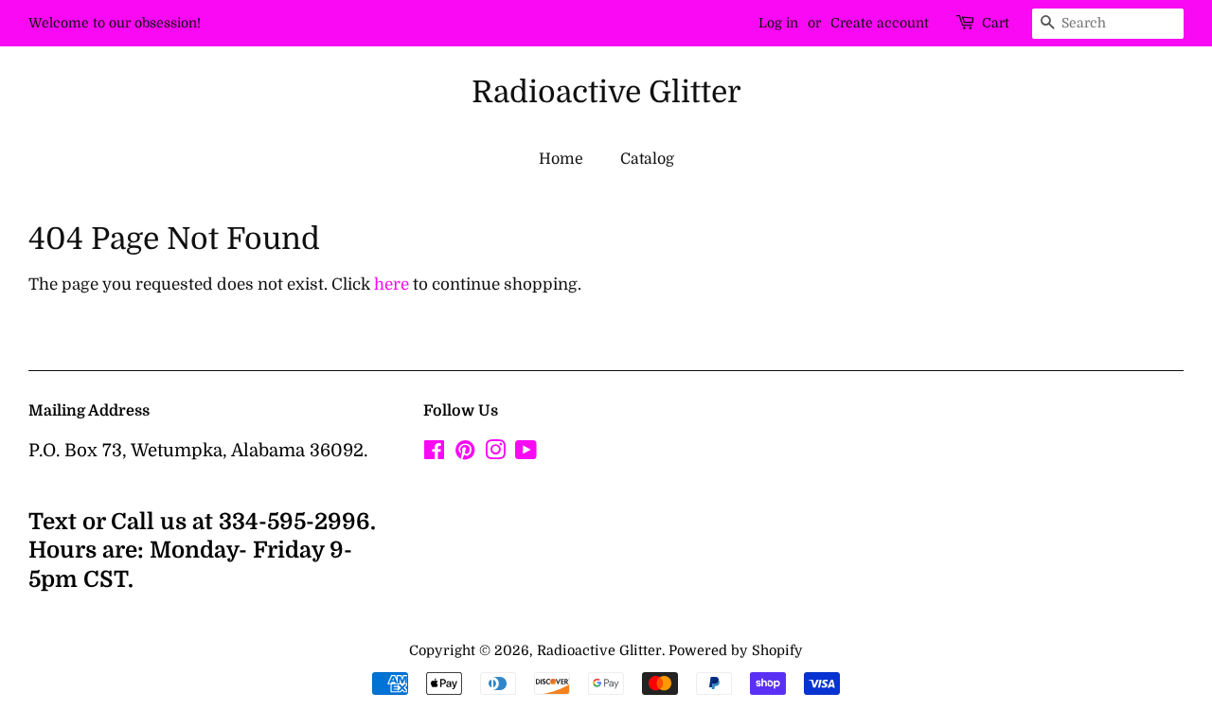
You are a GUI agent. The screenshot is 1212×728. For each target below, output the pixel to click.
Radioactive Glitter (606, 92)
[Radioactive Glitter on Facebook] (434, 453)
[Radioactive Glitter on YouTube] (526, 453)
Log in (778, 22)
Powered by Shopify (735, 650)
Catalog (647, 159)
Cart (995, 22)
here (391, 284)
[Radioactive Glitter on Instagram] (495, 453)
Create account (879, 22)
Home (561, 159)
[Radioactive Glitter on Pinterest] (464, 453)
